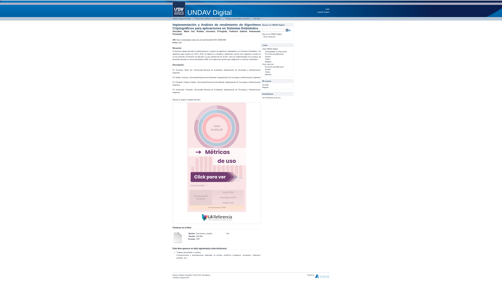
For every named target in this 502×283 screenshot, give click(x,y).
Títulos (267, 59)
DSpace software (179, 275)
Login (327, 9)
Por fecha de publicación (274, 54)
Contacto (176, 278)
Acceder (265, 85)
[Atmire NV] (322, 276)
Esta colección (269, 37)
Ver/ (227, 234)
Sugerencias (184, 278)
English (326, 12)
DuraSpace (206, 275)
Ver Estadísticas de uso (271, 98)
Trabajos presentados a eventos (237, 19)
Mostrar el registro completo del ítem (186, 100)
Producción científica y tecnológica (208, 19)
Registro (265, 87)
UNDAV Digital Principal (182, 19)
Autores (268, 57)
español (320, 12)
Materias (268, 62)
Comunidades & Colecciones (276, 52)
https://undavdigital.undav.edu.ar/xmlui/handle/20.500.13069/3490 (201, 40)
